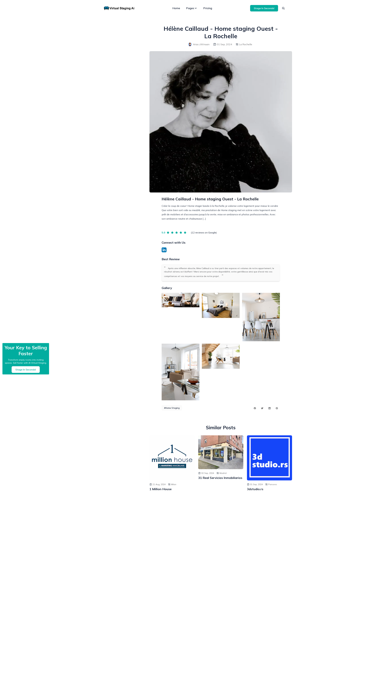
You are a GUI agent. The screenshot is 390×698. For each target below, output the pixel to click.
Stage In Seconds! (264, 8)
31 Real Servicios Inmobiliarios (220, 478)
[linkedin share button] (269, 408)
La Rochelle (245, 44)
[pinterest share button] (277, 408)
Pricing (207, 8)
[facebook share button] (255, 408)
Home (176, 8)
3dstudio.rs (255, 489)
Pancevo (272, 484)
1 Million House (160, 489)
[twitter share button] (262, 408)
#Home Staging (172, 408)
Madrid (223, 473)
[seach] (283, 8)
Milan (173, 484)
